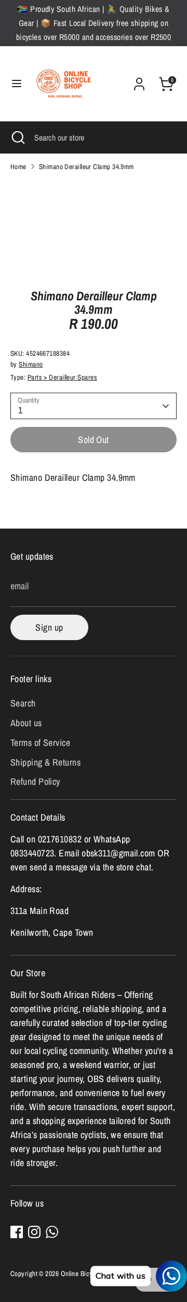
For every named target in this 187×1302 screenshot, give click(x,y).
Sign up (49, 627)
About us (26, 722)
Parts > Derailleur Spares (62, 377)
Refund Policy (35, 781)
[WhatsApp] (52, 1232)
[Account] (139, 80)
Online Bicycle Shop (89, 1273)
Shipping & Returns (45, 762)
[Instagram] (34, 1232)
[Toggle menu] (16, 83)
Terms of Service (40, 742)
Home (18, 166)
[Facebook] (16, 1232)
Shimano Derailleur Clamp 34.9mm (86, 166)
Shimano (31, 364)
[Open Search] (17, 137)
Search (23, 703)
